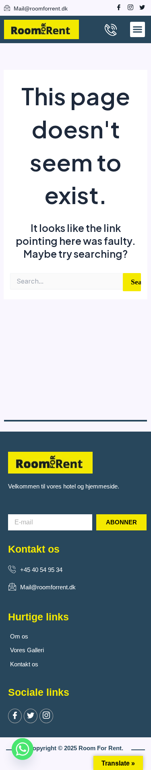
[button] (137, 29)
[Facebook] (117, 7)
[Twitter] (30, 716)
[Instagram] (128, 7)
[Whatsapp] (22, 749)
